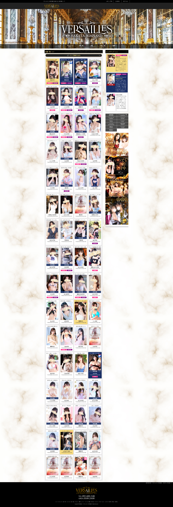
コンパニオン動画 (87, 501)
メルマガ (106, 501)
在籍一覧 (81, 46)
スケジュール (70, 46)
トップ (59, 46)
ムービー (82, 501)
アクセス (126, 1)
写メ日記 (92, 501)
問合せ (113, 501)
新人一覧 (103, 46)
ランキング (96, 501)
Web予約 (110, 501)
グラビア (100, 501)
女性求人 (118, 1)
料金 (92, 46)
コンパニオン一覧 (69, 501)
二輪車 (113, 46)
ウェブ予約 (110, 1)
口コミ (103, 501)
